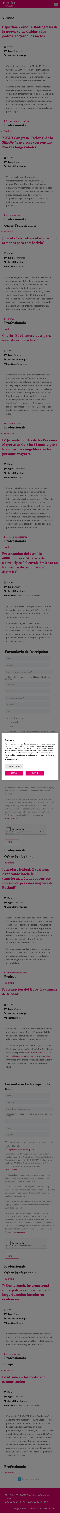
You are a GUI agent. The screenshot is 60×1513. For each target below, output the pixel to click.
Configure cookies (14, 766)
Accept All (14, 773)
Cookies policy (11, 759)
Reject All (35, 773)
